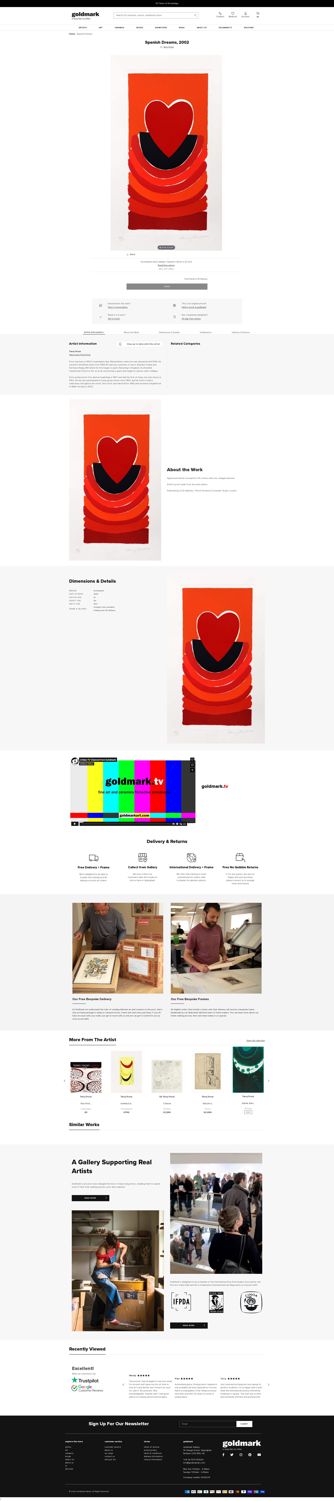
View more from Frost (80, 355)
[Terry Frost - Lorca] (85, 1077)
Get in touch (114, 319)
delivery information (153, 1456)
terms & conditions (153, 1453)
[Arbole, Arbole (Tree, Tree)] (248, 1070)
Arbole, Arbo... (248, 1103)
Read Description (166, 265)
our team (109, 1453)
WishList (233, 17)
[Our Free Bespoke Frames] (216, 948)
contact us (110, 1456)
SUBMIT (244, 1424)
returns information (153, 1460)
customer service (113, 1447)
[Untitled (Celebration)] (126, 1072)
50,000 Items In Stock (167, 3)
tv (66, 1466)
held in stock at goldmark (194, 307)
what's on (69, 1460)
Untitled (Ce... (126, 1103)
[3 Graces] (167, 1076)
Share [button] (132, 254)
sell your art (110, 1460)
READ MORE (90, 1198)
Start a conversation (118, 307)
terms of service (151, 1447)
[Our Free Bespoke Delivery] (117, 948)
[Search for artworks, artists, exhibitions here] (195, 15)
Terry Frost (168, 47)
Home (72, 34)
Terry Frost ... (86, 1103)
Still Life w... (208, 1103)
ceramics (69, 1453)
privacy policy (150, 1450)
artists (68, 1447)
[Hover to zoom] (166, 153)
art (66, 1450)
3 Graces (167, 1103)
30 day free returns (191, 319)
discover (69, 1469)
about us (69, 1463)
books (68, 1456)
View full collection (255, 1041)
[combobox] (156, 15)
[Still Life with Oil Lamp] (207, 1072)
